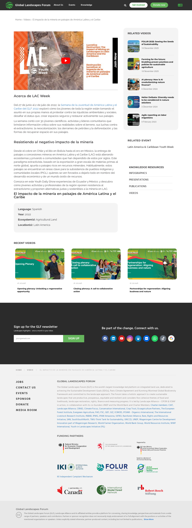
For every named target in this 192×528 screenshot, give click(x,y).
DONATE (22, 404)
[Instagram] (130, 338)
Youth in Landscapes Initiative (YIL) (88, 427)
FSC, (102, 412)
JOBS (20, 382)
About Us (58, 5)
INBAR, (89, 416)
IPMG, (96, 416)
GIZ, (112, 412)
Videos (27, 19)
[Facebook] (105, 338)
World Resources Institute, (157, 423)
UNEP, (136, 419)
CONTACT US (26, 387)
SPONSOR (23, 399)
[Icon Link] (171, 338)
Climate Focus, (91, 409)
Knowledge (86, 5)
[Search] (125, 5)
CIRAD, (80, 409)
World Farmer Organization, (111, 423)
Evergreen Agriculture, (84, 412)
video (30, 370)
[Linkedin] (113, 338)
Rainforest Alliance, (132, 416)
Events (72, 5)
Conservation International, (112, 409)
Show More (148, 519)
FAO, (97, 412)
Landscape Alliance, (67, 409)
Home (18, 19)
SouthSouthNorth (80, 419)
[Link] (9, 5)
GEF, (107, 412)
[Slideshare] (138, 338)
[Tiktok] (163, 338)
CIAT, (170, 405)
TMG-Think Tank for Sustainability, (107, 419)
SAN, (69, 419)
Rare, (144, 416)
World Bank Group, (134, 423)
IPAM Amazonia (107, 416)
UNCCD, (128, 419)
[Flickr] (146, 338)
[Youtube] (121, 338)
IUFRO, (119, 416)
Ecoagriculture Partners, (149, 409)
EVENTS (22, 393)
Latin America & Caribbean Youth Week (151, 147)
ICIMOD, (119, 412)
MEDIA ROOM (26, 410)
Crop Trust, (131, 409)
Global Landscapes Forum (32, 5)
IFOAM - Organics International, (139, 412)
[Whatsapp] (155, 338)
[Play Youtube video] (66, 60)
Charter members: (159, 405)
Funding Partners (70, 436)
